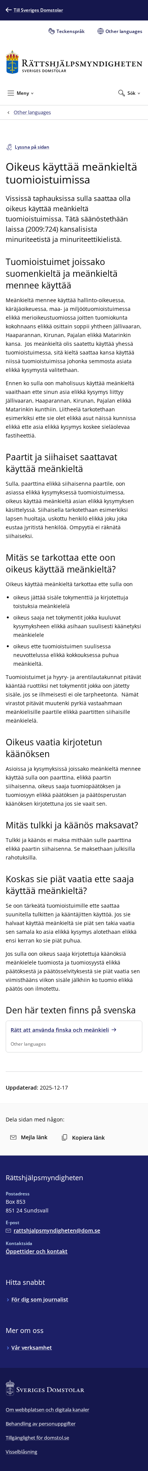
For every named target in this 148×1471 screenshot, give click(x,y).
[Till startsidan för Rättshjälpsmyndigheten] (74, 62)
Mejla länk (34, 1137)
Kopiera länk (88, 1137)
